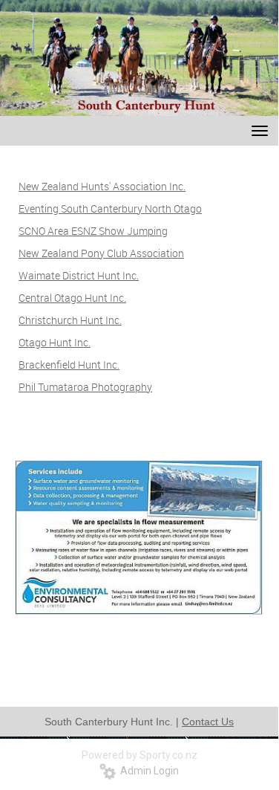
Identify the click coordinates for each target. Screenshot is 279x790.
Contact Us (208, 722)
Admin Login (147, 771)
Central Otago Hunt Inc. (72, 298)
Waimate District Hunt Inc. (79, 275)
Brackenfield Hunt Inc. (69, 364)
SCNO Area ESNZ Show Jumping (93, 231)
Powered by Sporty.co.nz (139, 755)
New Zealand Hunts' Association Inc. (102, 186)
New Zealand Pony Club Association (101, 253)
